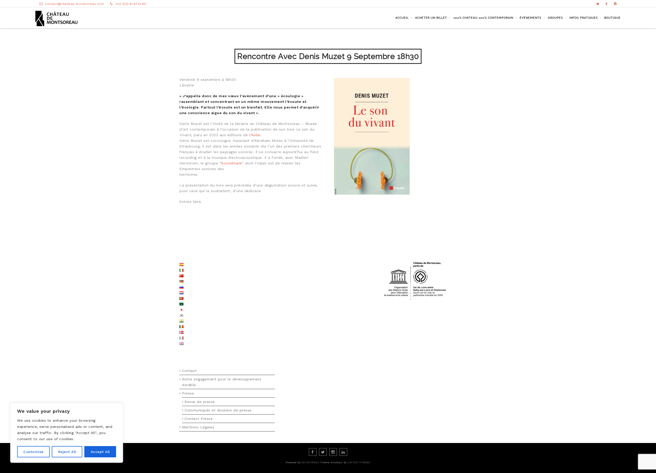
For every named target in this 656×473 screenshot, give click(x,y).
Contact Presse (198, 419)
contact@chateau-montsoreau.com (74, 4)
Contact (189, 371)
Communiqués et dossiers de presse (218, 410)
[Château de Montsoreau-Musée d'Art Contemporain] (56, 18)
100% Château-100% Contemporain (483, 17)
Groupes (555, 17)
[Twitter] (597, 4)
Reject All (67, 452)
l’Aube (254, 135)
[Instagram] (615, 4)
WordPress (310, 462)
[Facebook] (607, 4)
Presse (188, 393)
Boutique (612, 17)
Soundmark (231, 163)
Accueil (402, 17)
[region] (66, 433)
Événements (530, 17)
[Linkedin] (343, 452)
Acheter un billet (431, 17)
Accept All (100, 452)
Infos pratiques (583, 17)
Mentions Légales (198, 427)
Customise (33, 452)
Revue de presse (199, 402)
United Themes (358, 462)
